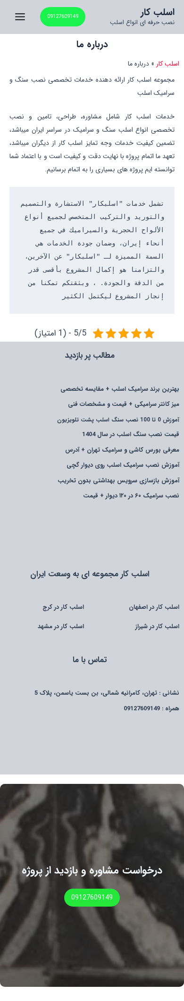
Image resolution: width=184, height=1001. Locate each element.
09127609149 (142, 709)
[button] (62, 16)
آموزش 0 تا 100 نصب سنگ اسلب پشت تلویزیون (118, 419)
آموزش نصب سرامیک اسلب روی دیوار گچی (123, 465)
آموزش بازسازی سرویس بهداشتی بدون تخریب (118, 481)
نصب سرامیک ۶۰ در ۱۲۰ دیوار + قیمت (131, 496)
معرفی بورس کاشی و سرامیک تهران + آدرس (122, 450)
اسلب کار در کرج (63, 607)
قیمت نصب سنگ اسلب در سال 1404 (130, 434)
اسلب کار (158, 12)
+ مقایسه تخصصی (119, 389)
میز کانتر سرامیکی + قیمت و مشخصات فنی (123, 404)
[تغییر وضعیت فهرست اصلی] (20, 16)
